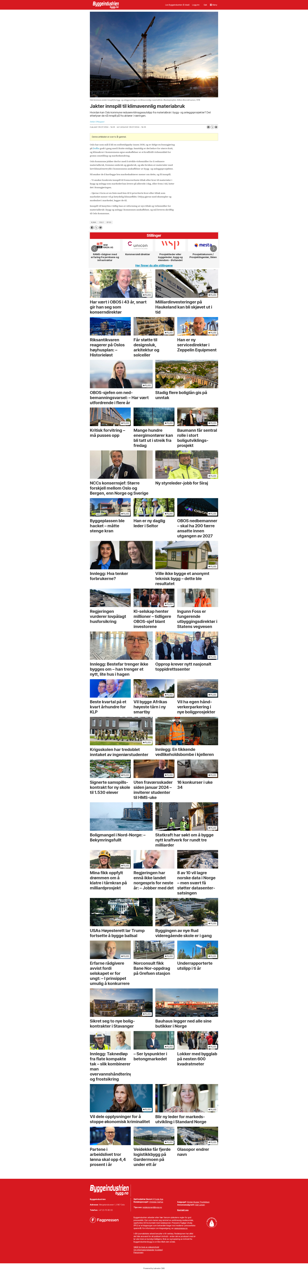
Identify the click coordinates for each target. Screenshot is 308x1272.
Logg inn (195, 5)
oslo (101, 222)
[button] (94, 248)
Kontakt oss (183, 1210)
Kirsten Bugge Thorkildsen (198, 1202)
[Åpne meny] (213, 5)
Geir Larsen (200, 1205)
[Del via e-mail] (216, 127)
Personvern (138, 1252)
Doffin (96, 148)
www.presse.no (181, 1228)
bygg (109, 222)
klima (93, 222)
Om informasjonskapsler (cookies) (148, 1250)
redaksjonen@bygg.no (152, 1207)
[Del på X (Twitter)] (212, 127)
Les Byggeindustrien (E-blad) (177, 5)
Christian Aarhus (156, 1202)
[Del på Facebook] (208, 127)
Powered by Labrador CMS (154, 1268)
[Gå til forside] (106, 5)
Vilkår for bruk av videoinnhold (146, 1247)
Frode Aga (158, 1199)
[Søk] (205, 4)
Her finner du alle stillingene (154, 265)
